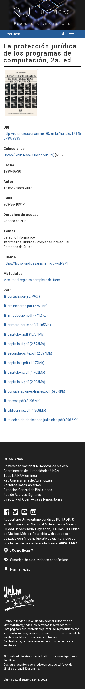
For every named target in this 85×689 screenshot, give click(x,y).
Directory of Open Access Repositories (33, 499)
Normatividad (20, 569)
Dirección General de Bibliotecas (28, 490)
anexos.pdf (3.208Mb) (24, 401)
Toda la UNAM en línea (20, 476)
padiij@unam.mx (29, 668)
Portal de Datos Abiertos (22, 485)
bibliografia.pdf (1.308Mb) (26, 410)
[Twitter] (15, 511)
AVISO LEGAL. (69, 543)
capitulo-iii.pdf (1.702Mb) (26, 372)
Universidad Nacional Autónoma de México (36, 466)
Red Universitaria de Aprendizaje (28, 480)
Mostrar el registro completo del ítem (32, 280)
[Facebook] (6, 511)
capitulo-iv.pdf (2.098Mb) (26, 382)
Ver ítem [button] (14, 34)
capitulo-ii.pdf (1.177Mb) (25, 363)
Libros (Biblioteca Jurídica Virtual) (29, 155)
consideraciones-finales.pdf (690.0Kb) (36, 391)
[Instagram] (33, 511)
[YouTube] (24, 511)
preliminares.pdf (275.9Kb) (27, 306)
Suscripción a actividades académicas (39, 560)
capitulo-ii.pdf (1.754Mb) (25, 334)
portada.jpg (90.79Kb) (23, 296)
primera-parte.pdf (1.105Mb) (29, 325)
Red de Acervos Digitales (22, 495)
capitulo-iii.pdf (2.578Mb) (26, 344)
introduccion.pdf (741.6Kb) (27, 315)
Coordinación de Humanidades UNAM (32, 471)
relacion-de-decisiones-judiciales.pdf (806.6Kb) (43, 420)
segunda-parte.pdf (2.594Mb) (29, 353)
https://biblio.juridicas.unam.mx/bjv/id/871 (36, 263)
